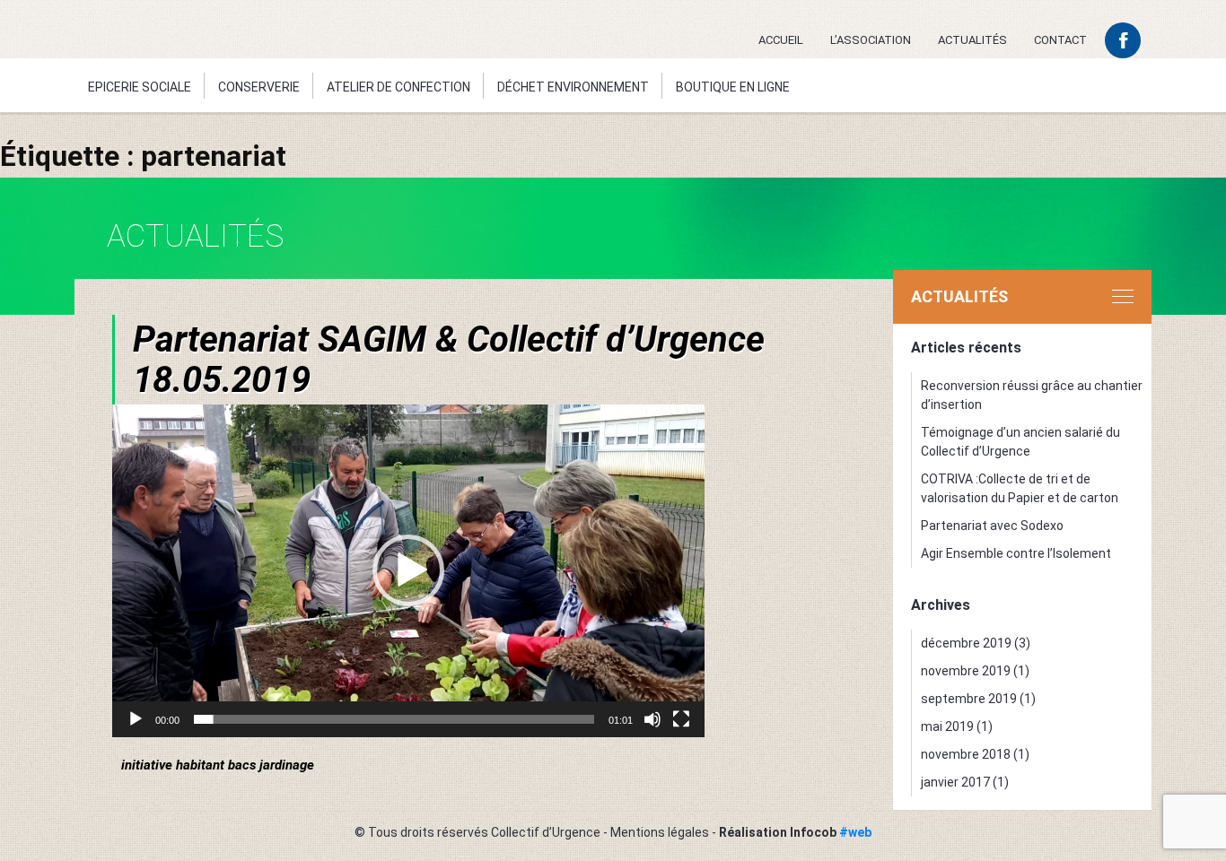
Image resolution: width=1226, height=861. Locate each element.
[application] (408, 570)
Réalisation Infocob (795, 832)
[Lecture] (135, 719)
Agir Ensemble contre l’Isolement (1016, 553)
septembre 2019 (969, 698)
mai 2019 (947, 726)
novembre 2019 (966, 671)
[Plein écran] (681, 719)
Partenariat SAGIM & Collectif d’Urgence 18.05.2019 (449, 359)
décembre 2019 (966, 643)
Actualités (972, 40)
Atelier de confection (398, 87)
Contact (1060, 40)
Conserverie (259, 87)
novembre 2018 (966, 754)
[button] (408, 570)
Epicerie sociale (139, 87)
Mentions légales (659, 832)
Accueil (780, 40)
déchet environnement (573, 87)
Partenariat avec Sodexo (992, 525)
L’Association (870, 40)
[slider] (394, 719)
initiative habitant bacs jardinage (217, 765)
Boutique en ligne (733, 87)
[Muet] (652, 719)
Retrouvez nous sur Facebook (1123, 40)
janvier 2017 (955, 782)
